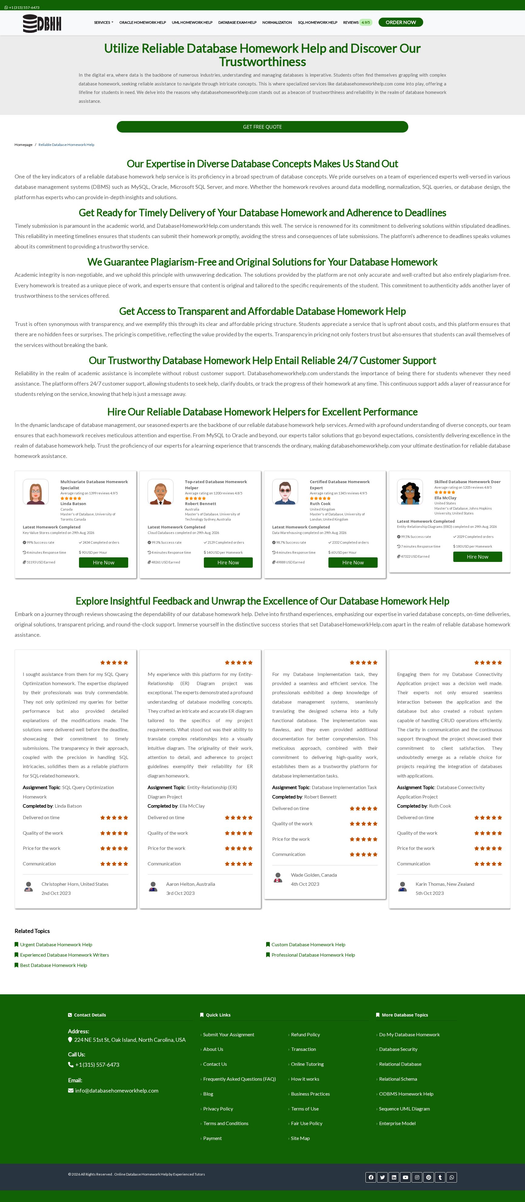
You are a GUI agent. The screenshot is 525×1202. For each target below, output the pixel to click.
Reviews (356, 22)
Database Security (398, 1049)
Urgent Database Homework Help (55, 944)
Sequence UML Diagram (404, 1108)
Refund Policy (305, 1034)
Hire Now (103, 562)
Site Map (300, 1138)
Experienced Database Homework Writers (63, 955)
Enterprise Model (397, 1123)
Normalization (277, 22)
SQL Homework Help (317, 22)
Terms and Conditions (226, 1123)
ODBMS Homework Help (406, 1093)
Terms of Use (305, 1108)
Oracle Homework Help (142, 22)
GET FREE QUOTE (262, 126)
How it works (305, 1079)
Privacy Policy (218, 1108)
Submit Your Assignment (228, 1034)
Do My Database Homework (409, 1034)
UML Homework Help (192, 22)
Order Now (401, 22)
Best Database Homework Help (52, 965)
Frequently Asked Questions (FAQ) (239, 1079)
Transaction (303, 1049)
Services (102, 22)
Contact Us (215, 1064)
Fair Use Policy (306, 1123)
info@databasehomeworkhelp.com (116, 1090)
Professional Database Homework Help (312, 955)
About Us (213, 1049)
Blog (208, 1093)
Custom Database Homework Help (307, 944)
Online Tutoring (307, 1064)
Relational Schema (398, 1079)
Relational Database (400, 1064)
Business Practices (310, 1093)
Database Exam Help (237, 22)
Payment (212, 1138)
